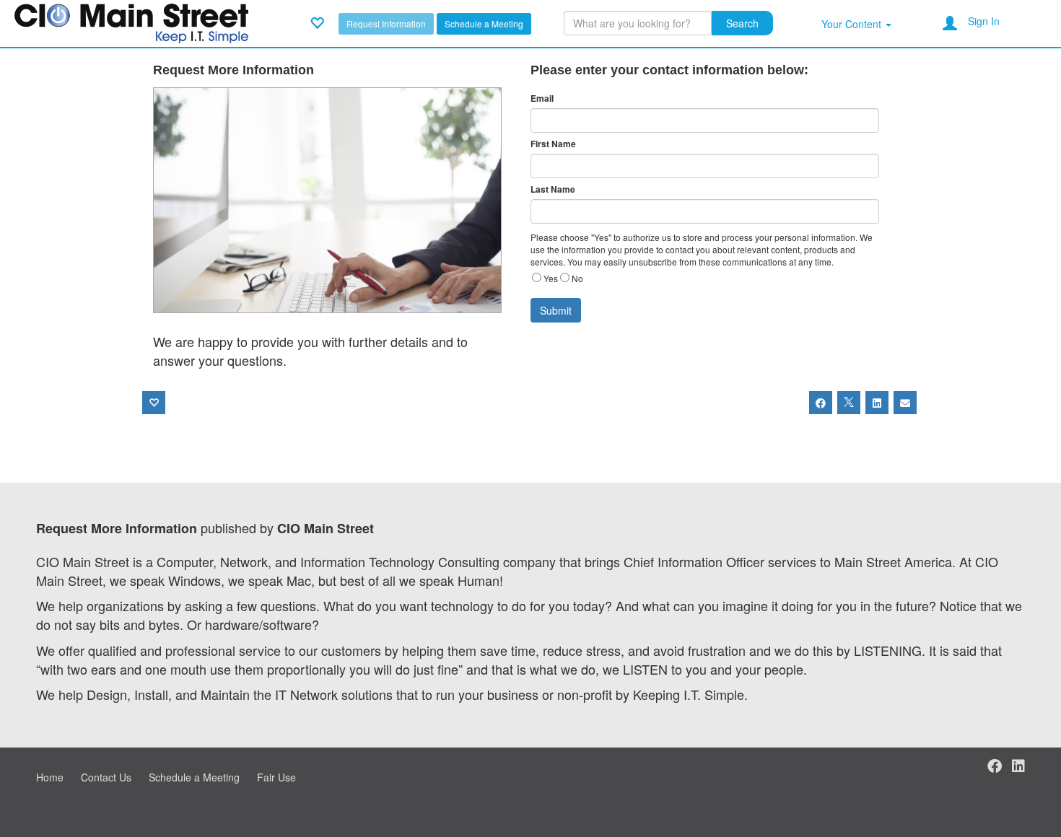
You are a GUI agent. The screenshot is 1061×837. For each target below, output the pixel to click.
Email (542, 98)
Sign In (984, 21)
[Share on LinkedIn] (877, 402)
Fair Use (276, 777)
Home (50, 777)
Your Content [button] (852, 24)
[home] (131, 21)
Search (742, 23)
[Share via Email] (905, 402)
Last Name (552, 189)
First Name (553, 144)
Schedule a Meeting (484, 23)
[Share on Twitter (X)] (849, 402)
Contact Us (106, 777)
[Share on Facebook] (821, 402)
